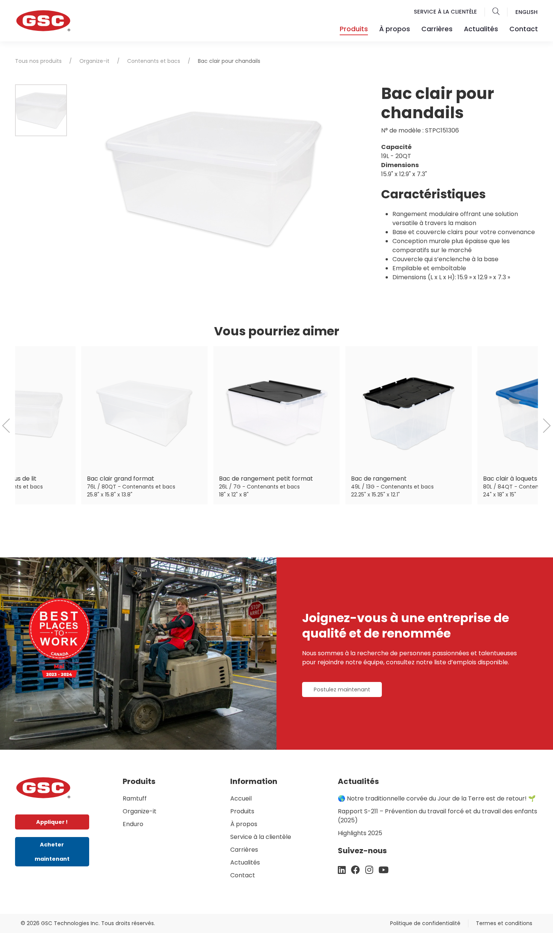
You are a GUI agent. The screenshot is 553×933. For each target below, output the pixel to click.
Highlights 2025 (360, 833)
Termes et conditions (504, 923)
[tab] (41, 110)
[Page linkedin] (342, 870)
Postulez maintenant (342, 689)
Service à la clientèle (445, 11)
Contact (523, 28)
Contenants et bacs (153, 61)
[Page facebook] (355, 870)
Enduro (133, 824)
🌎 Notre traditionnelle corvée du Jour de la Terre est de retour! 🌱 (437, 798)
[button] (496, 12)
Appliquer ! (52, 822)
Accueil (241, 798)
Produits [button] (354, 28)
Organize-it (94, 61)
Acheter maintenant (52, 852)
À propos (394, 28)
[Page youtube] (383, 870)
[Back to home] (43, 787)
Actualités (481, 28)
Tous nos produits (38, 61)
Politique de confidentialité (425, 923)
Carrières (437, 28)
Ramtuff (135, 798)
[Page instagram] (369, 870)
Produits (242, 811)
